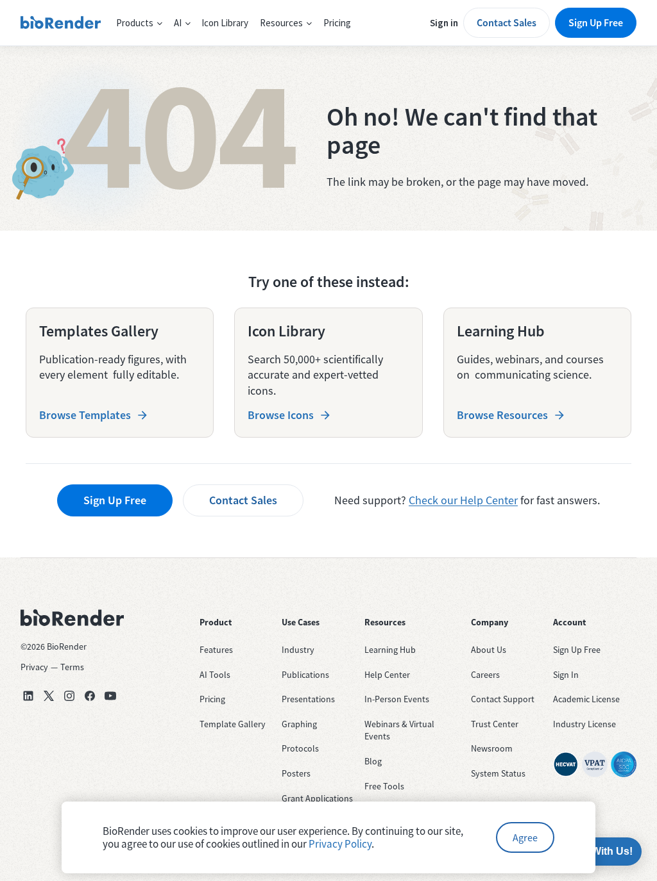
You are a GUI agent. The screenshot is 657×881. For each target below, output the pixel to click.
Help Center (387, 674)
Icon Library (224, 23)
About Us (488, 649)
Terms (72, 667)
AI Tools (215, 674)
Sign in (444, 23)
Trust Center (494, 724)
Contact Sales (506, 22)
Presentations (308, 699)
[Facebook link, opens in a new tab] (90, 696)
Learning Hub (390, 649)
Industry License (584, 724)
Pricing (337, 23)
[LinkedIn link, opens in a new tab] (28, 696)
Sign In (566, 674)
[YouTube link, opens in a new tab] (110, 696)
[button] (139, 23)
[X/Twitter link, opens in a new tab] (48, 696)
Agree (525, 837)
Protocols (300, 748)
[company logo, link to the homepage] (61, 23)
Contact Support (502, 699)
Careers (485, 674)
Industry (298, 649)
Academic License (586, 699)
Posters (296, 773)
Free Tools (384, 786)
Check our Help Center (463, 500)
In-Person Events (396, 699)
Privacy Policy (340, 844)
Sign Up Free (595, 22)
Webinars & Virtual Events (399, 730)
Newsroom (492, 748)
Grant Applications (317, 798)
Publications (305, 674)
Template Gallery (233, 724)
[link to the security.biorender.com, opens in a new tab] (566, 764)
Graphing (299, 724)
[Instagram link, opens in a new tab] (69, 696)
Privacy (34, 667)
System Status (498, 773)
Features (216, 649)
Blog (373, 761)
